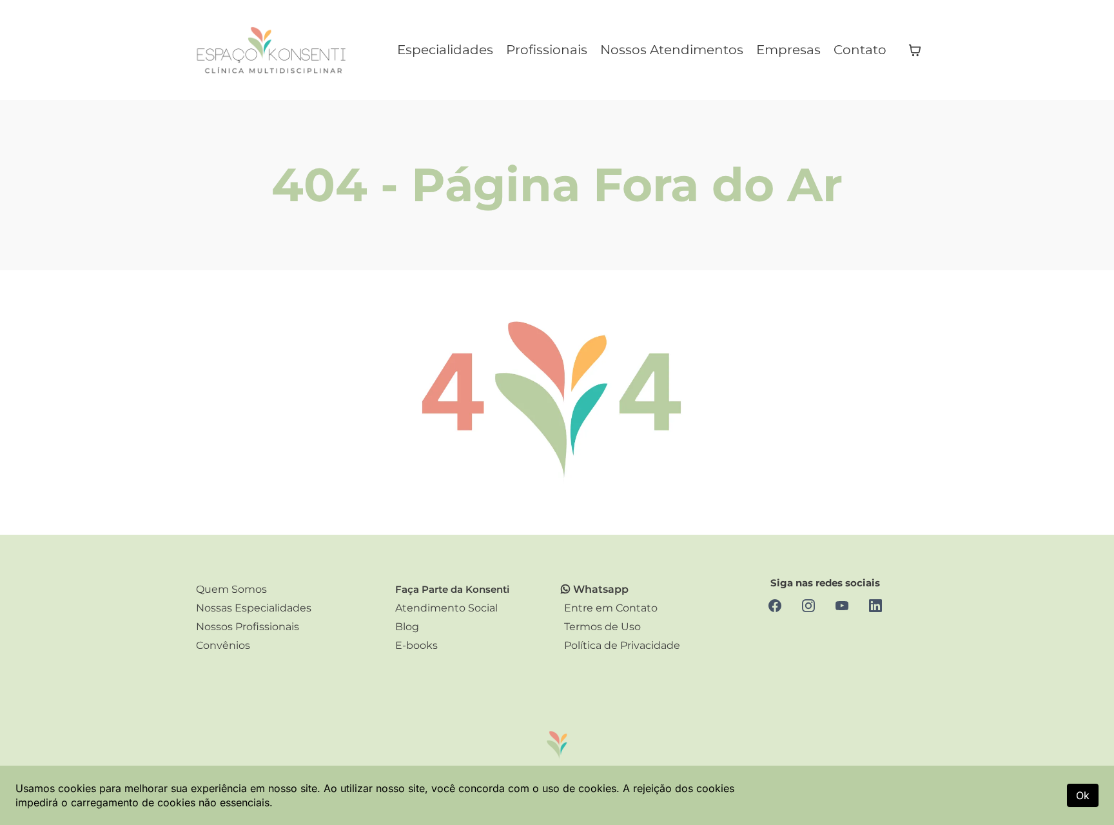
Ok (1083, 795)
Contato (860, 49)
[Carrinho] (914, 50)
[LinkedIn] (875, 605)
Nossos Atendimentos (671, 49)
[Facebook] (775, 605)
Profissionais (546, 49)
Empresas (788, 49)
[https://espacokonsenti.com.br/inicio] (273, 50)
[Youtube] (842, 605)
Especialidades (445, 49)
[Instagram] (808, 605)
